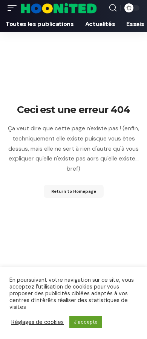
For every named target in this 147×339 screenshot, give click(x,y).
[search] (112, 8)
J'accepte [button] (86, 322)
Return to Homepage (73, 191)
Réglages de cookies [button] (37, 322)
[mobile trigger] (14, 8)
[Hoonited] (58, 8)
